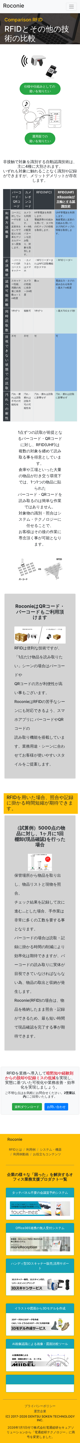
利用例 (31, 1149)
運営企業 (40, 1411)
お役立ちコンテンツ (47, 1154)
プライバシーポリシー (40, 1406)
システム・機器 (51, 1149)
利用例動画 (21, 1154)
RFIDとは (15, 1149)
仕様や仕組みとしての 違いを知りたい (40, 88)
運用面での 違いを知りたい (40, 138)
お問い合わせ (56, 1107)
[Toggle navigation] (71, 6)
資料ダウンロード (27, 1107)
